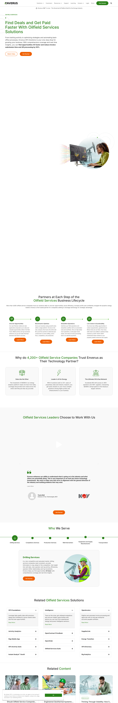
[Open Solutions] (43, 3)
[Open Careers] (83, 3)
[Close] (61, 691)
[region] (33, 695)
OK (53, 695)
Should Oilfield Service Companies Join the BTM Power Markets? (34, 702)
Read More (12, 622)
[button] (111, 3)
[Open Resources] (61, 3)
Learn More (30, 486)
